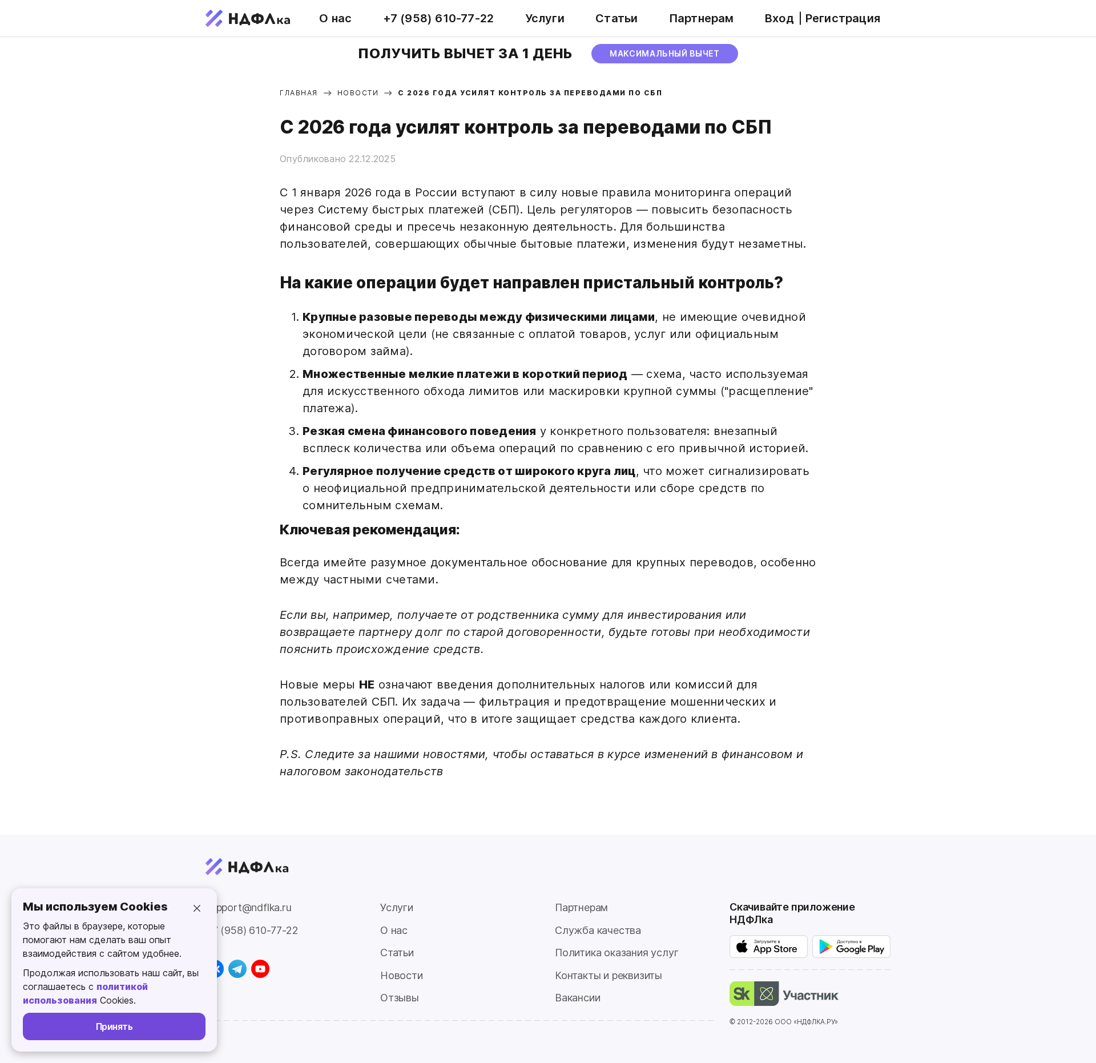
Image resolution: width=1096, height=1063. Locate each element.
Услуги (545, 18)
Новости (401, 975)
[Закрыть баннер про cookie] (197, 908)
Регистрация (842, 18)
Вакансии (577, 998)
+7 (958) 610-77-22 (438, 18)
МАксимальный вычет (665, 53)
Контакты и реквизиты (608, 975)
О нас (335, 18)
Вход (779, 18)
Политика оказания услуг (616, 953)
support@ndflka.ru (249, 907)
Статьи (616, 18)
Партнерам (701, 18)
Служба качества (598, 930)
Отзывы (399, 998)
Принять (114, 1026)
